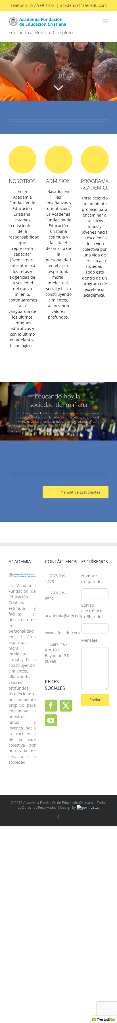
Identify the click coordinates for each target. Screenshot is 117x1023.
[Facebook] (51, 706)
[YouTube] (51, 720)
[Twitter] (66, 706)
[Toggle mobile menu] (105, 21)
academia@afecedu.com (83, 5)
